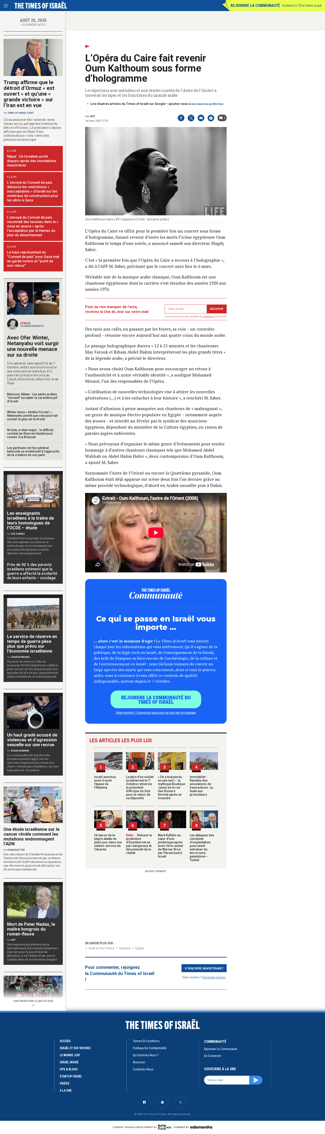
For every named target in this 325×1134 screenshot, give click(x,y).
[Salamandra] (201, 1126)
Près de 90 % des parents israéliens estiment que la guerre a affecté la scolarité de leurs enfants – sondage (32, 571)
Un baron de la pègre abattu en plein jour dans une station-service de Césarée (108, 842)
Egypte (139, 948)
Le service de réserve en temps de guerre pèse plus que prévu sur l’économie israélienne (32, 644)
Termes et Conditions (146, 1041)
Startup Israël (71, 1076)
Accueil (65, 1041)
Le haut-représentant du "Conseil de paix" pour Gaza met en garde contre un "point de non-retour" (33, 259)
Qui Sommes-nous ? (146, 1055)
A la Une (66, 1090)
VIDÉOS (64, 1083)
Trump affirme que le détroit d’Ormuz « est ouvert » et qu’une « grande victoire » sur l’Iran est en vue (29, 93)
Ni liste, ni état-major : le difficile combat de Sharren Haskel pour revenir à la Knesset (30, 433)
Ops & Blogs (69, 1069)
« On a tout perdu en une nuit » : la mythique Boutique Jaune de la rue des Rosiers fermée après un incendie (171, 787)
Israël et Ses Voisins (101, 948)
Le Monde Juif (70, 1055)
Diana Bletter (16, 850)
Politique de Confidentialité (149, 1048)
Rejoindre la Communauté (255, 5)
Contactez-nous (143, 1069)
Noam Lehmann (20, 751)
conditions (208, 316)
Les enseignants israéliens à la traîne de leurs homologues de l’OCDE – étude (30, 520)
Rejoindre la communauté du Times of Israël (156, 699)
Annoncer (139, 1062)
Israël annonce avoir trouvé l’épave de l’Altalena (105, 782)
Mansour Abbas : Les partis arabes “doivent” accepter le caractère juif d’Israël (32, 397)
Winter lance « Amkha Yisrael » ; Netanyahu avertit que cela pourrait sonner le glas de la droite (32, 415)
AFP (92, 116)
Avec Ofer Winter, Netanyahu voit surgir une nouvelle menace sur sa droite (33, 346)
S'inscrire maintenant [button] (204, 968)
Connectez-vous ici (214, 977)
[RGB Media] (165, 1127)
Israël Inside (69, 1062)
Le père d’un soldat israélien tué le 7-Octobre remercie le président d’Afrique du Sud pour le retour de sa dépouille (139, 787)
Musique (124, 948)
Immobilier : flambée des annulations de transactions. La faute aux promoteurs (201, 785)
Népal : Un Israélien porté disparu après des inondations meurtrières (31, 160)
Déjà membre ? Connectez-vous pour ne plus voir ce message (156, 712)
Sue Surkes (18, 534)
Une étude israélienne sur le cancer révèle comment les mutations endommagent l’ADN (31, 836)
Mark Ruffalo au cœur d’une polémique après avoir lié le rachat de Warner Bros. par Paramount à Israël (170, 845)
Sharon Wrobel (20, 657)
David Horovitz (34, 326)
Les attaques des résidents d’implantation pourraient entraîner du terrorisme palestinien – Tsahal (202, 847)
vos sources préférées (207, 104)
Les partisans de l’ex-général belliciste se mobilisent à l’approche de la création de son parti (33, 451)
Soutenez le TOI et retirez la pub (302, 5)
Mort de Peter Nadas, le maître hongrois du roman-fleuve (31, 929)
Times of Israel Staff (21, 113)
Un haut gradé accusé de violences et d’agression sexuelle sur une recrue (32, 739)
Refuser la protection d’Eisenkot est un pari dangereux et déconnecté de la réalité (139, 844)
